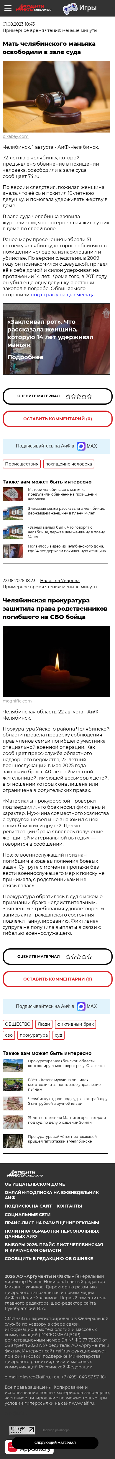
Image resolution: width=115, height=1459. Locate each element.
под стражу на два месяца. (63, 295)
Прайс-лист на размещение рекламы (52, 1223)
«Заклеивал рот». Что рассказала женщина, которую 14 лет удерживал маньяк (50, 333)
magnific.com (17, 701)
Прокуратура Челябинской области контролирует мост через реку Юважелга (66, 1063)
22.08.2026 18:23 (19, 580)
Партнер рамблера (56, 1430)
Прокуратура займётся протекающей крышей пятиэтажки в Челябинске (62, 1138)
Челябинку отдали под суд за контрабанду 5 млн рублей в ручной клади (68, 1101)
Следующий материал (55, 1443)
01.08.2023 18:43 (19, 24)
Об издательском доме (35, 1184)
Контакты (69, 1206)
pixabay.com (16, 136)
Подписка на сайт (28, 1206)
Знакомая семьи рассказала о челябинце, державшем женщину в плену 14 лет (66, 510)
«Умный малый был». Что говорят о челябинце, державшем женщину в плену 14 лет (66, 532)
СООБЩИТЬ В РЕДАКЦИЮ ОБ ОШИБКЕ (49, 1258)
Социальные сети (28, 1214)
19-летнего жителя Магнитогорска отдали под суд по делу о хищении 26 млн (67, 1120)
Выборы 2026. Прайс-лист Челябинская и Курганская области (54, 1247)
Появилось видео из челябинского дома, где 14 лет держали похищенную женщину (67, 548)
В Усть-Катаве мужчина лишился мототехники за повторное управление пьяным (64, 1085)
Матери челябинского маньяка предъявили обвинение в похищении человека (62, 494)
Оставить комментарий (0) (57, 418)
